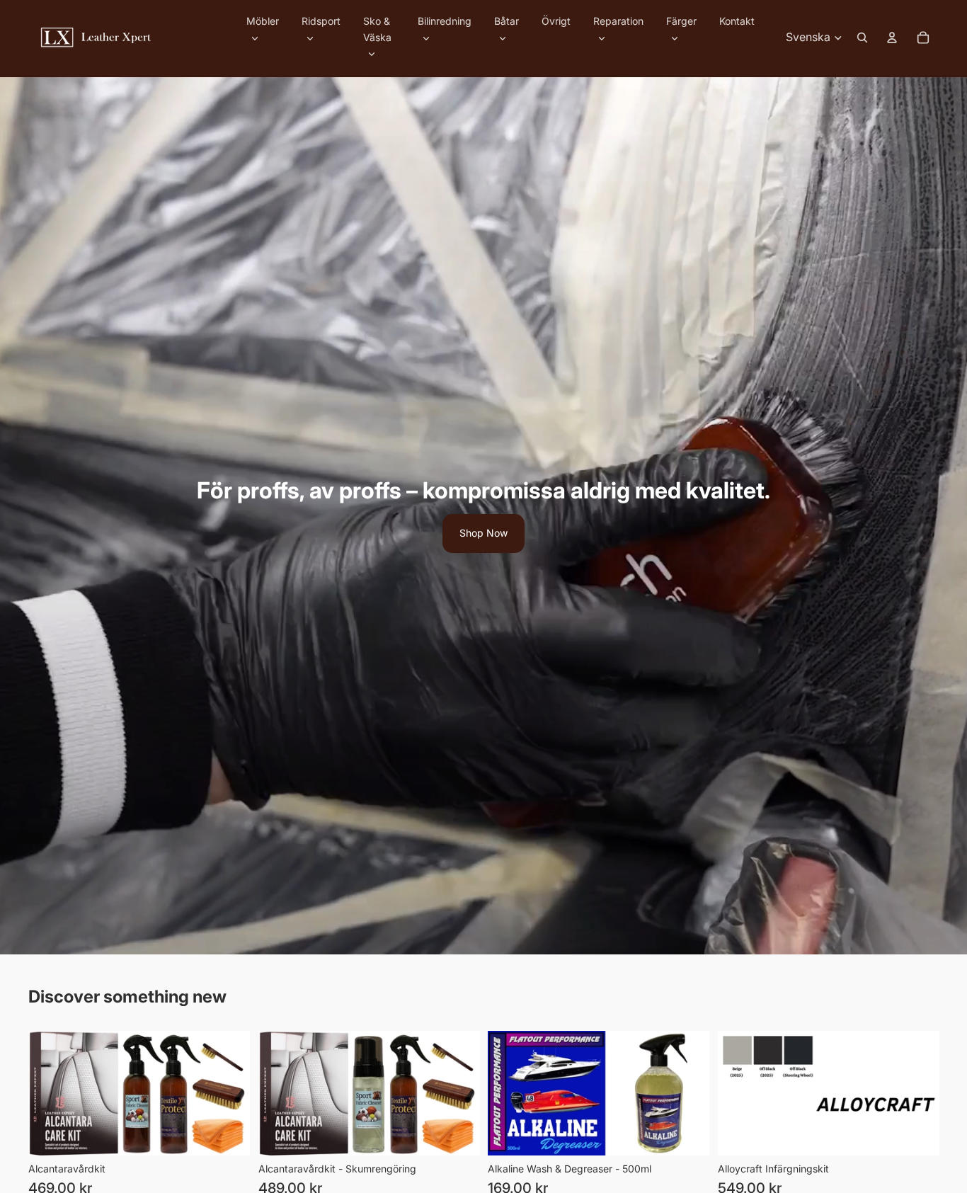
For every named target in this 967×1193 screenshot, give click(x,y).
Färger (681, 21)
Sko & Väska (377, 28)
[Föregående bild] (739, 1092)
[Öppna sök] (862, 37)
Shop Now (483, 533)
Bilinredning (444, 21)
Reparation (618, 21)
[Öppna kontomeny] (892, 37)
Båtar (506, 21)
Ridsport (321, 21)
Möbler (262, 21)
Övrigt (556, 21)
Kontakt (737, 21)
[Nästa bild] (917, 1092)
